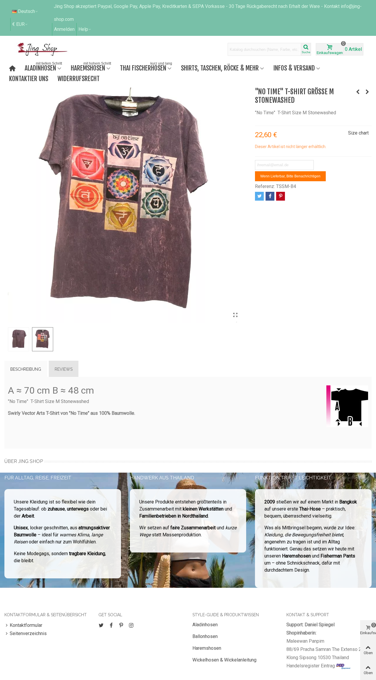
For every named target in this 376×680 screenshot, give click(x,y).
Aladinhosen (43, 67)
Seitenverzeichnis (28, 633)
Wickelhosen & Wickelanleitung (224, 660)
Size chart (358, 133)
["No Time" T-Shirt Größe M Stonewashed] (235, 315)
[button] (85, 29)
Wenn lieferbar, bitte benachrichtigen (290, 176)
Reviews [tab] (64, 369)
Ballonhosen (205, 636)
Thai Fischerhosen (146, 67)
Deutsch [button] (26, 11)
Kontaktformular (26, 625)
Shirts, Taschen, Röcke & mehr (220, 68)
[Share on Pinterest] (280, 196)
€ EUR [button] (18, 24)
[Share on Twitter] (259, 196)
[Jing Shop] (49, 49)
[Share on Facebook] (270, 196)
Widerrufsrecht (79, 79)
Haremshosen (91, 67)
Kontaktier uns (28, 79)
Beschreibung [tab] (25, 369)
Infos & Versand (294, 68)
